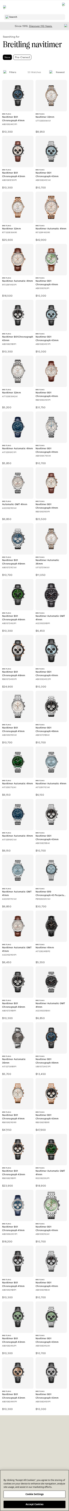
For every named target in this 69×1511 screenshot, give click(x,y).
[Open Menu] (5, 7)
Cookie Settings (34, 1494)
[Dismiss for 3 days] (65, 25)
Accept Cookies (34, 1504)
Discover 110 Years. (40, 26)
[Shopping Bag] (64, 7)
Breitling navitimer (32, 44)
